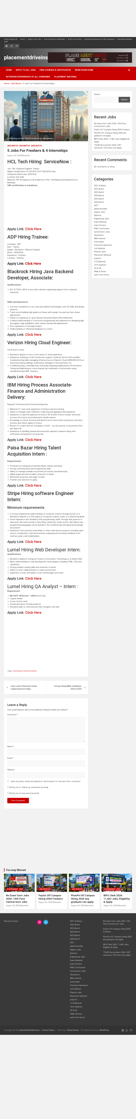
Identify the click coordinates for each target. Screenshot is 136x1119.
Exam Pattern (100, 225)
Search (97, 94)
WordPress (104, 1030)
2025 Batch (36, 146)
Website (10, 770)
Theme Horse (73, 1030)
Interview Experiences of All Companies (99, 39)
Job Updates (99, 248)
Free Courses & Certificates (54, 39)
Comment (12, 714)
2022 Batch (99, 189)
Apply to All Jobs (34, 39)
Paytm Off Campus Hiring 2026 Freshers (112, 129)
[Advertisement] (68, 18)
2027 (96, 205)
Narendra (26, 155)
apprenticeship (100, 209)
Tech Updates (100, 265)
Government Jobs (102, 232)
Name (10, 746)
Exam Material (100, 222)
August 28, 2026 (13, 905)
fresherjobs (17, 671)
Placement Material (125, 39)
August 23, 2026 (110, 905)
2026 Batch (99, 202)
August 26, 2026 (45, 902)
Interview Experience (103, 245)
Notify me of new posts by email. (24, 793)
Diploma (97, 215)
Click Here (33, 229)
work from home (101, 275)
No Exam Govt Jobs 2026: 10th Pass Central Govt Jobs (17, 898)
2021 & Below (100, 185)
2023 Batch (12, 146)
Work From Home (74, 39)
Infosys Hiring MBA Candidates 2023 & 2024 (67, 687)
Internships (99, 242)
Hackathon (99, 235)
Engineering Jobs (101, 218)
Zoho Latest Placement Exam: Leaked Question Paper (24, 687)
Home (22, 39)
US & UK (97, 268)
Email (10, 758)
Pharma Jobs (100, 251)
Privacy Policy (48, 1030)
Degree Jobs (99, 212)
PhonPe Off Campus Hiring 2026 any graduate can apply (83, 898)
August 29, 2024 (14, 155)
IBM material (99, 238)
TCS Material (99, 261)
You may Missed (16, 870)
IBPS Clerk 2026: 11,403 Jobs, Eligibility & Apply (116, 898)
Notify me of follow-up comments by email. (29, 787)
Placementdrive (30, 671)
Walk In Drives (100, 271)
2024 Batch (24, 146)
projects (97, 258)
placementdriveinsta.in (31, 57)
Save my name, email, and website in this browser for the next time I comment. (46, 781)
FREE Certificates (101, 228)
